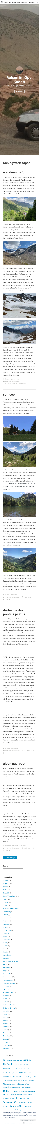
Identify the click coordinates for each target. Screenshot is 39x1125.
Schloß (23, 1094)
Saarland (5, 999)
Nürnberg (13, 1084)
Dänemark (6, 918)
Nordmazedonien (8, 980)
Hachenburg (5, 1072)
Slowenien (6, 1027)
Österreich (8, 379)
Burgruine (19, 1060)
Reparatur (27, 1091)
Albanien (6, 880)
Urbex (27, 1098)
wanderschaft (13, 172)
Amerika (5, 887)
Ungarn (5, 1042)
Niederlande (6, 974)
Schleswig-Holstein (9, 1008)
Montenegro (6, 967)
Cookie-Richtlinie (11, 1117)
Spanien (5, 1030)
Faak (27, 1065)
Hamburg (6, 933)
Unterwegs (15, 379)
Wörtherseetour (6, 1110)
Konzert (6, 1076)
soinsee (9, 394)
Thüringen (6, 1033)
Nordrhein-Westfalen (9, 983)
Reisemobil (21, 1091)
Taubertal (5, 1098)
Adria (8, 1060)
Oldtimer (21, 1083)
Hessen (5, 936)
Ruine (12, 1094)
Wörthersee (27, 1107)
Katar (4, 949)
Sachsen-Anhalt (7, 1005)
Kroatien (5, 952)
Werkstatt (21, 1102)
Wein (16, 1102)
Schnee (27, 1094)
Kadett (5, 946)
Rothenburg (8, 1094)
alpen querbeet (14, 763)
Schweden (6, 1011)
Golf (28, 1069)
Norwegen (6, 986)
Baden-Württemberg (9, 896)
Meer (26, 1080)
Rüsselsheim (17, 1094)
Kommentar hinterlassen (12, 381)
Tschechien (6, 1036)
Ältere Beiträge (9, 858)
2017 (4, 1060)
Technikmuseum (11, 1098)
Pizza (23, 1087)
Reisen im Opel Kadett (19, 79)
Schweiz (7, 748)
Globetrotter (13, 1069)
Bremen (5, 915)
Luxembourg (7, 955)
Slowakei (6, 1023)
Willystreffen (6, 1106)
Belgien (5, 902)
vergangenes (6, 1048)
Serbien (5, 1017)
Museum (7, 1083)
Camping (27, 1059)
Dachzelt (8, 1064)
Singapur (5, 1020)
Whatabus (28, 1102)
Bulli (15, 1060)
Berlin (5, 905)
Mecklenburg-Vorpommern (11, 961)
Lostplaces (15, 1080)
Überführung (18, 1110)
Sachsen (5, 1002)
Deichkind (16, 1065)
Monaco (5, 964)
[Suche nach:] (13, 870)
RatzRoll (14, 1091)
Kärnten (11, 1077)
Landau (19, 1076)
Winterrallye (16, 1106)
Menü (20, 91)
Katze (26, 1073)
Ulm (24, 1098)
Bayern (7, 594)
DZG (20, 1065)
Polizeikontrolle (28, 1087)
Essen (23, 1065)
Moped (5, 971)
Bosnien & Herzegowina (10, 908)
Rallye (6, 1091)
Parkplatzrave (17, 1087)
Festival (6, 1068)
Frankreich (6, 924)
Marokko (6, 958)
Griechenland (7, 930)
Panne (11, 1087)
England (5, 921)
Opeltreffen (6, 1087)
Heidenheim (15, 1072)
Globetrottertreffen (21, 1069)
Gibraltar (5, 927)
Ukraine (5, 1039)
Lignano (30, 1077)
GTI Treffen (31, 1069)
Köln (14, 1077)
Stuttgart (32, 1094)
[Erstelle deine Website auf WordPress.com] (19, 2)
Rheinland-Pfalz (8, 992)
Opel (27, 1083)
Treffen (19, 1097)
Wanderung (8, 1101)
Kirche (30, 1073)
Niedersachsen (7, 977)
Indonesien (6, 939)
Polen (4, 989)
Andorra (5, 890)
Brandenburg (7, 911)
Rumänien (6, 995)
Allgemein (8, 845)
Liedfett (26, 1077)
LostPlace (9, 1080)
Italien (5, 943)
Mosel (32, 1080)
